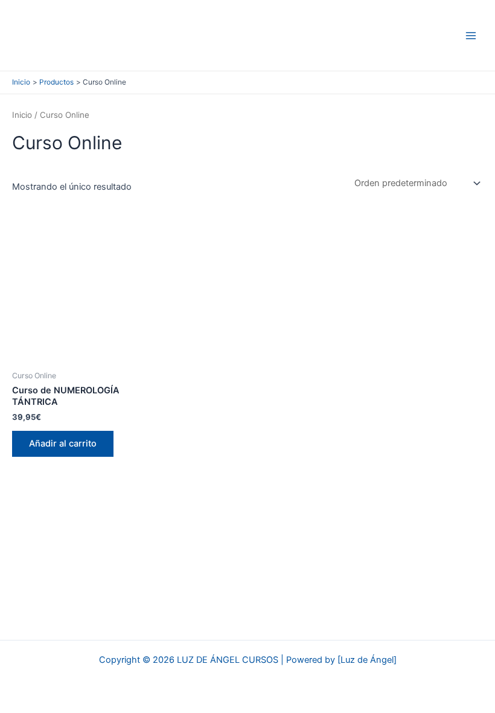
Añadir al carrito (63, 443)
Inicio (22, 115)
